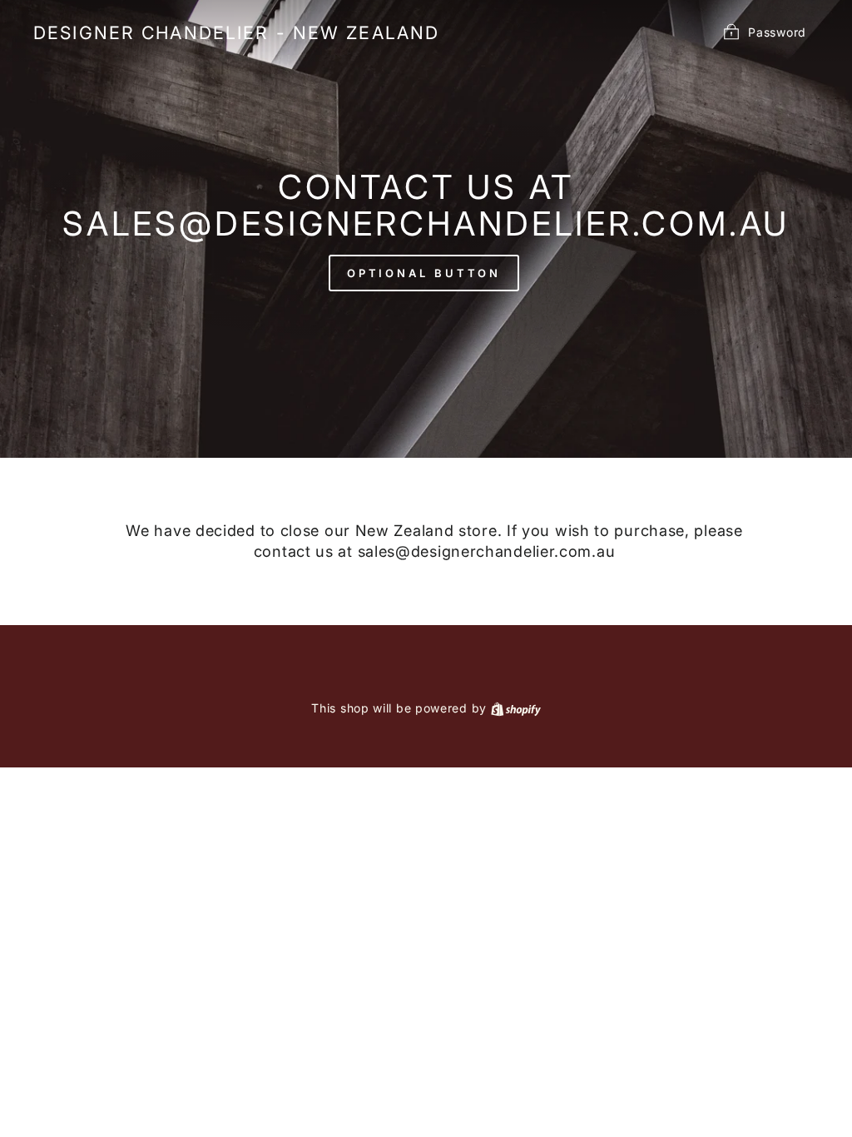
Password (777, 31)
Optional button (424, 273)
